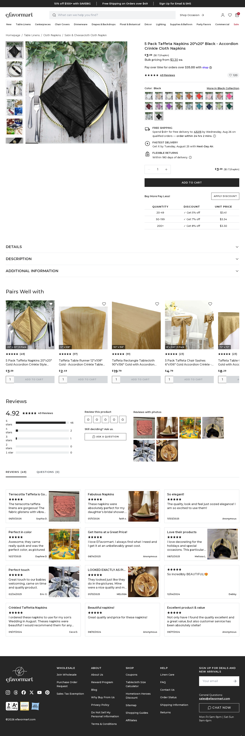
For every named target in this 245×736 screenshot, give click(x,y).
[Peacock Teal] (199, 106)
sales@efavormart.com (214, 698)
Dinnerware (80, 24)
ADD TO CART (192, 182)
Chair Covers (62, 24)
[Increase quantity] (166, 169)
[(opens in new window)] (12, 706)
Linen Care (167, 674)
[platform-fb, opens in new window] (24, 692)
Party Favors (204, 24)
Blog (94, 689)
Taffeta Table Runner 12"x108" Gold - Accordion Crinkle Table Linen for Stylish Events (81, 363)
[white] (149, 96)
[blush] (209, 96)
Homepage (13, 35)
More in (223, 88)
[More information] (214, 136)
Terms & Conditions (104, 724)
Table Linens (23, 24)
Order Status (168, 697)
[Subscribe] (235, 681)
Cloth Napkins (52, 35)
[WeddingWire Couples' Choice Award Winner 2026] (24, 706)
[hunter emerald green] (229, 106)
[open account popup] (223, 15)
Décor (148, 24)
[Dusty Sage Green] (179, 106)
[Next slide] (14, 141)
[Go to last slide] (14, 44)
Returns (165, 712)
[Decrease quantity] (149, 169)
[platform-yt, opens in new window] (39, 692)
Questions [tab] (48, 472)
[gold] (179, 96)
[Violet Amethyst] (159, 106)
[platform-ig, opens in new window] (8, 692)
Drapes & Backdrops (104, 24)
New (8, 24)
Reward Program (102, 682)
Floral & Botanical (130, 24)
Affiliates (131, 720)
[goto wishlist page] (230, 15)
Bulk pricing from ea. (164, 60)
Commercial (222, 24)
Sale (236, 24)
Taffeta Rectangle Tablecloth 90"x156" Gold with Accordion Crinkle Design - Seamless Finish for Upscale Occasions (135, 363)
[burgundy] (149, 106)
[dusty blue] (189, 106)
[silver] (149, 116)
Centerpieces (43, 24)
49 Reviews (167, 75)
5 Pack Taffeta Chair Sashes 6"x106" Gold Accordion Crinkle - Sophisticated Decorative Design (189, 363)
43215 (197, 131)
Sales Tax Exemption (70, 693)
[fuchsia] (229, 96)
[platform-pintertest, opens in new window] (47, 692)
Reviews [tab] (16, 472)
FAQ (163, 682)
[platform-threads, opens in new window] (16, 692)
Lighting (161, 24)
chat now (221, 707)
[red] (199, 96)
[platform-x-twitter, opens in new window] (31, 692)
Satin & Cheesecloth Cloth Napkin (86, 35)
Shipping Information (174, 705)
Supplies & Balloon (181, 24)
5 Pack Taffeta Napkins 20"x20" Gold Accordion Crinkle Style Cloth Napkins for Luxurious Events (29, 363)
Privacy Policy (100, 705)
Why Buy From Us (103, 697)
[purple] (169, 106)
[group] (14, 50)
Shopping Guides (137, 712)
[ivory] (169, 96)
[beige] (159, 96)
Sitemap (131, 705)
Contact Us (167, 689)
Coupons (131, 674)
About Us (97, 674)
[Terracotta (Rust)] (189, 96)
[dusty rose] (219, 96)
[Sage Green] (219, 106)
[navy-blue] (209, 106)
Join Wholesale (67, 674)
